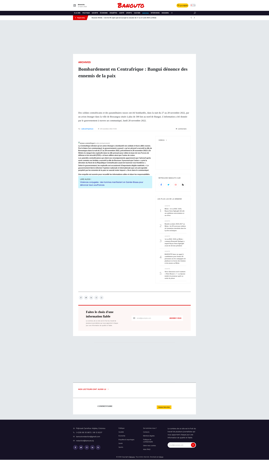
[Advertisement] (134, 37)
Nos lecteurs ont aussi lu (92, 389)
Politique (86, 13)
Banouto (132, 457)
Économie (104, 13)
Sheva (161, 457)
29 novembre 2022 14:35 (108, 129)
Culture (137, 13)
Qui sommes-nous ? (150, 428)
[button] (172, 13)
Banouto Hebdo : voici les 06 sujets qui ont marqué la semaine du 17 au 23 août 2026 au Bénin (122, 18)
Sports (129, 13)
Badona (145, 13)
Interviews (155, 13)
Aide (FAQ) (146, 449)
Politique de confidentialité (148, 441)
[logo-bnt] (134, 5)
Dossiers (165, 13)
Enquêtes (113, 13)
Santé (121, 13)
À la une (77, 13)
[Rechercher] (193, 13)
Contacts (146, 432)
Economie (122, 436)
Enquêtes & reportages (126, 439)
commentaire (182, 129)
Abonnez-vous (175, 318)
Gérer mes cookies (149, 445)
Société (95, 13)
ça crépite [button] (184, 5)
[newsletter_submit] (193, 445)
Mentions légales (149, 436)
